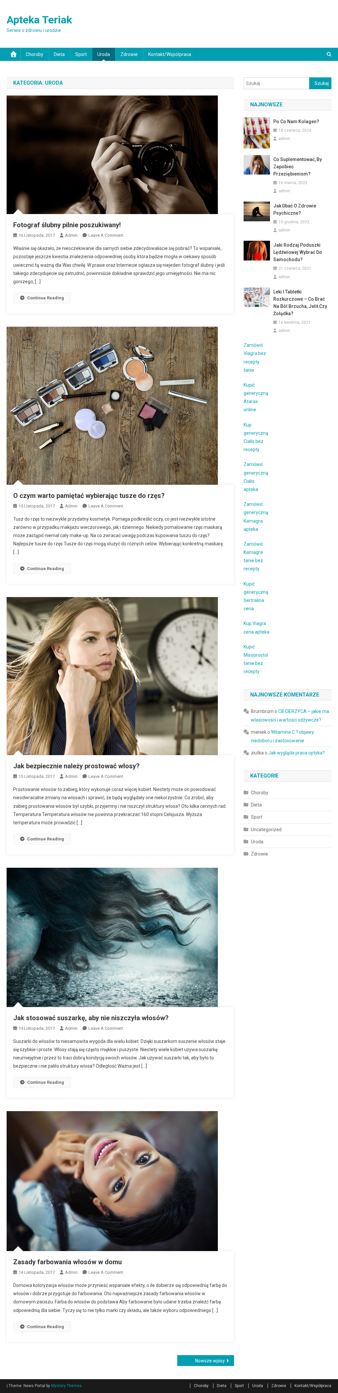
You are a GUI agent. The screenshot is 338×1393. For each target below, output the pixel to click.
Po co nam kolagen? (296, 121)
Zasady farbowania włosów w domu (67, 1262)
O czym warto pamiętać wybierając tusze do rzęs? (89, 496)
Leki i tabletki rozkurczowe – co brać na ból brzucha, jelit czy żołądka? (300, 302)
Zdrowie (129, 54)
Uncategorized (266, 829)
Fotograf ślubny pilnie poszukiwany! (67, 225)
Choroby (34, 54)
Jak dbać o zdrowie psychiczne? (294, 209)
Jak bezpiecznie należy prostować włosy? (76, 766)
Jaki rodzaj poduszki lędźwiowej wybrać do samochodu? (297, 252)
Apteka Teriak (39, 20)
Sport (81, 54)
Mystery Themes (66, 1385)
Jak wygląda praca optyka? (296, 752)
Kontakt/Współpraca (169, 54)
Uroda (103, 54)
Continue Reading (45, 297)
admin (71, 235)
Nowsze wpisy (210, 1360)
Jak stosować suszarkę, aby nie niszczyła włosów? (91, 1018)
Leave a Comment (105, 235)
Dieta (59, 54)
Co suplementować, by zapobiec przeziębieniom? (297, 167)
